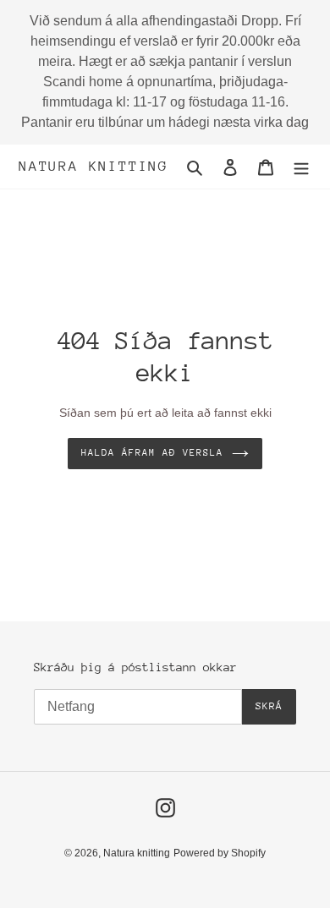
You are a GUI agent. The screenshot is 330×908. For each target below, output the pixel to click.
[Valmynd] (301, 167)
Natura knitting (93, 166)
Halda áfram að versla (152, 452)
